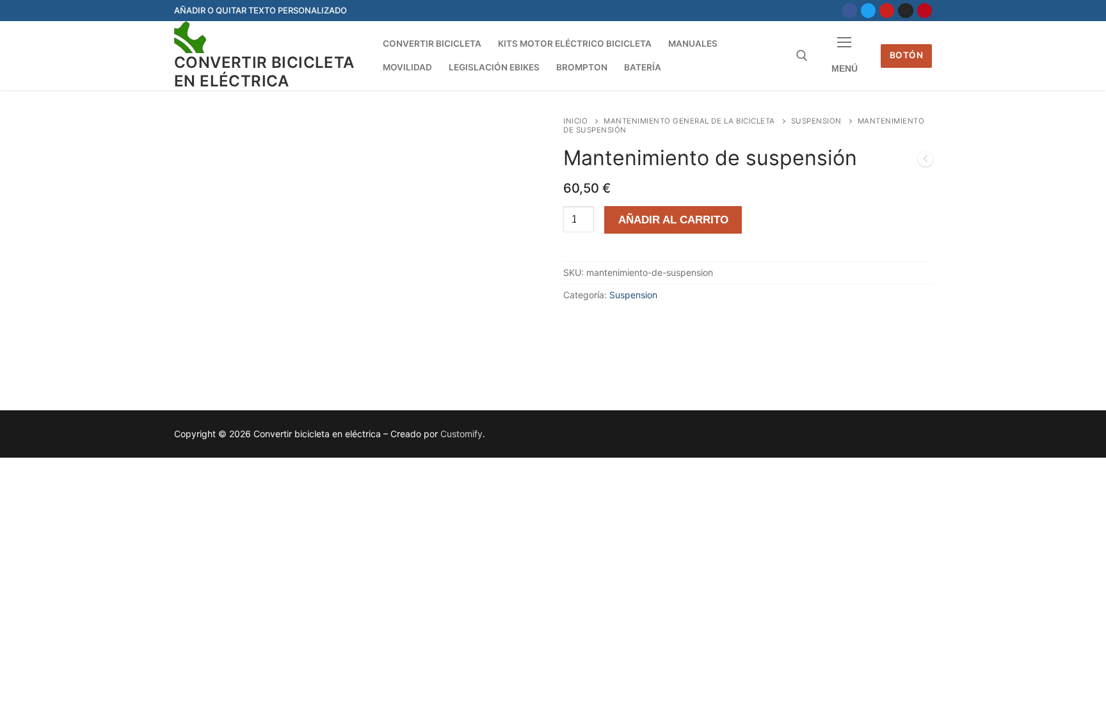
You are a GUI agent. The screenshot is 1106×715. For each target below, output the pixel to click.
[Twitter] (868, 10)
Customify (461, 433)
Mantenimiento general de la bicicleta (689, 120)
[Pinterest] (924, 10)
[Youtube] (886, 10)
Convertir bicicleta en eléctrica (264, 71)
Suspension (816, 120)
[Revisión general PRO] (925, 161)
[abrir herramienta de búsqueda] (802, 55)
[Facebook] (849, 10)
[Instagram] (905, 10)
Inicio (575, 120)
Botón (907, 55)
